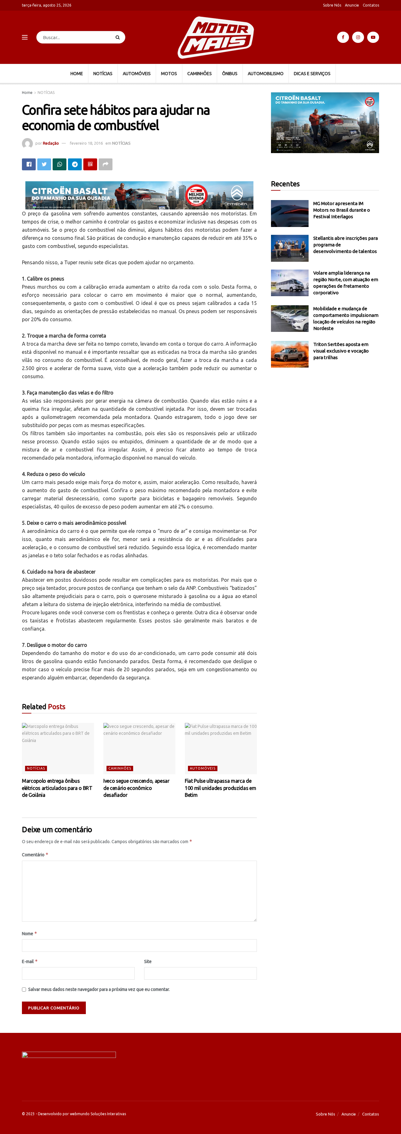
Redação (51, 143)
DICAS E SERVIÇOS (312, 73)
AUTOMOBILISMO (266, 73)
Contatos (371, 5)
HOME (76, 73)
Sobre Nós (332, 5)
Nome (29, 933)
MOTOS (169, 73)
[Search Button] (118, 37)
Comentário (35, 855)
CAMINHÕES (199, 73)
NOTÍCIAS (102, 73)
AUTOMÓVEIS (137, 73)
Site (148, 961)
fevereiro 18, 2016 (86, 143)
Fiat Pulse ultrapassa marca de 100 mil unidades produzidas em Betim (220, 788)
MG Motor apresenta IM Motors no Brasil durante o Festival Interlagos (341, 210)
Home (27, 92)
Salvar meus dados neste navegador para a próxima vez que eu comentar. (99, 989)
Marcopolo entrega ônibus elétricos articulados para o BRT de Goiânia (57, 788)
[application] (325, 122)
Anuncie (352, 5)
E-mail (30, 961)
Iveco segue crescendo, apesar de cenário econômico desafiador (136, 788)
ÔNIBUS (229, 73)
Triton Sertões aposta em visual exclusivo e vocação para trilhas (341, 351)
